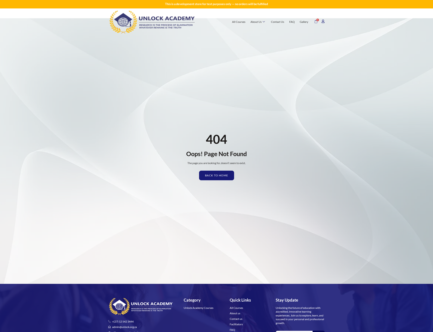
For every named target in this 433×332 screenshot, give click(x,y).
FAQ (292, 21)
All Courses (238, 21)
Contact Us (277, 21)
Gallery (304, 21)
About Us (256, 21)
